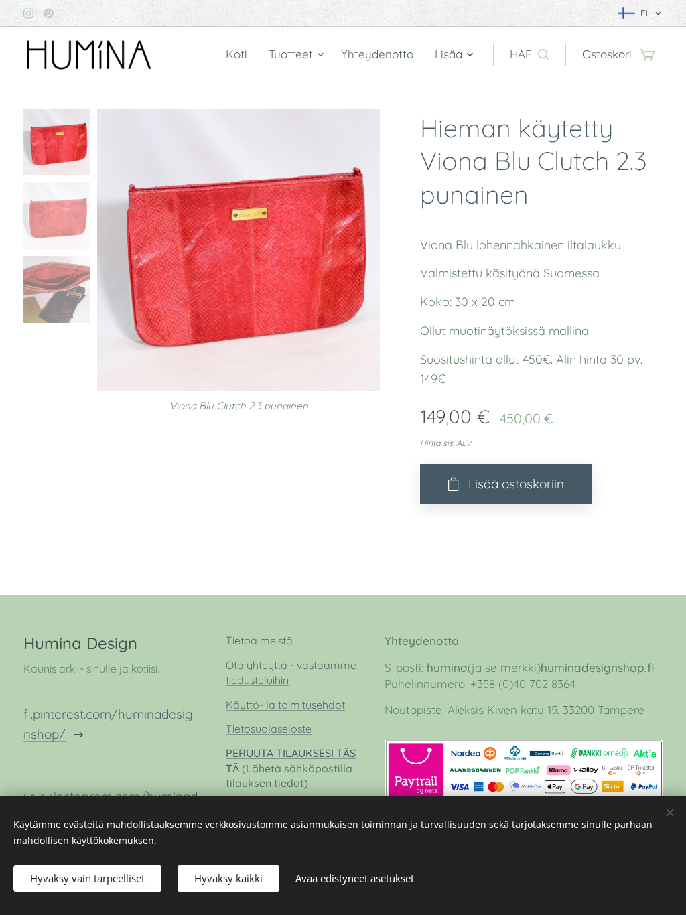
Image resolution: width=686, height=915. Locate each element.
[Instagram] (28, 13)
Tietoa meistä (259, 640)
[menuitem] (240, 54)
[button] (529, 54)
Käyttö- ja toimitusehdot (285, 704)
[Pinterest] (48, 13)
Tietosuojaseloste (269, 728)
